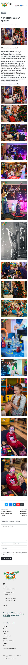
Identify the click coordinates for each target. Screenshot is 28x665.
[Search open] (26, 4)
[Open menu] (10, 4)
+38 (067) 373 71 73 (10, 600)
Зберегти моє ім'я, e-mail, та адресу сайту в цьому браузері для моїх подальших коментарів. (15, 553)
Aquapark (5, 24)
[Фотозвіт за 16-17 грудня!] (6, 504)
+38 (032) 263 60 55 (10, 598)
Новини (4, 12)
